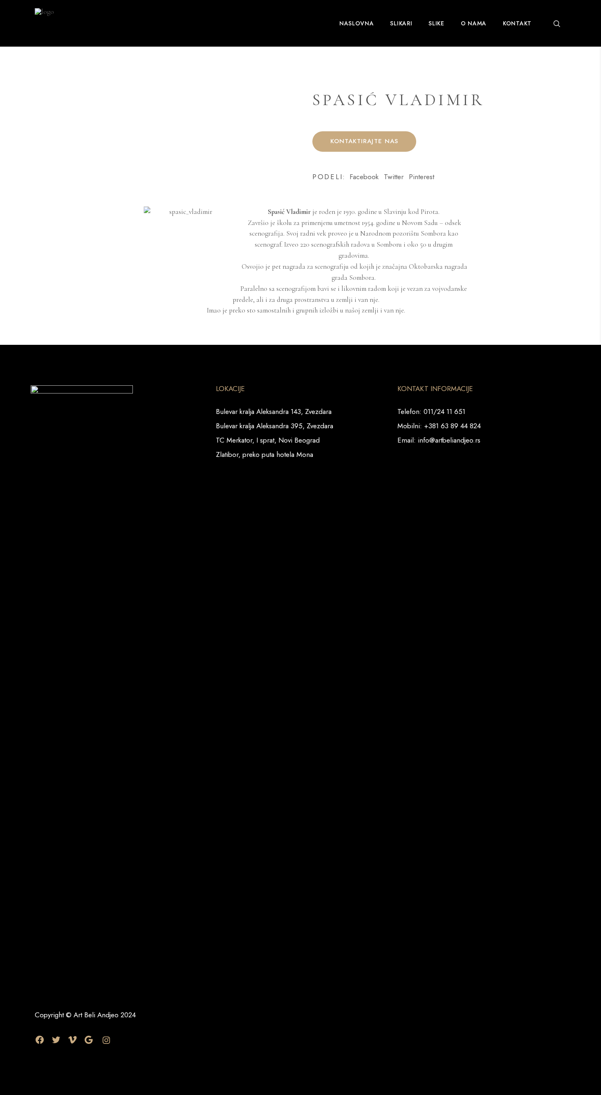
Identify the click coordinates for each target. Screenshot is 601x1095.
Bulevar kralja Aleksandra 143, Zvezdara (274, 411)
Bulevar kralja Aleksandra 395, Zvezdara (274, 426)
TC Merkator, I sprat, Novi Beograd (268, 440)
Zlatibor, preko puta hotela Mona (264, 454)
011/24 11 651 (444, 411)
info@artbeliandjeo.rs (449, 440)
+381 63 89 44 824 (452, 426)
